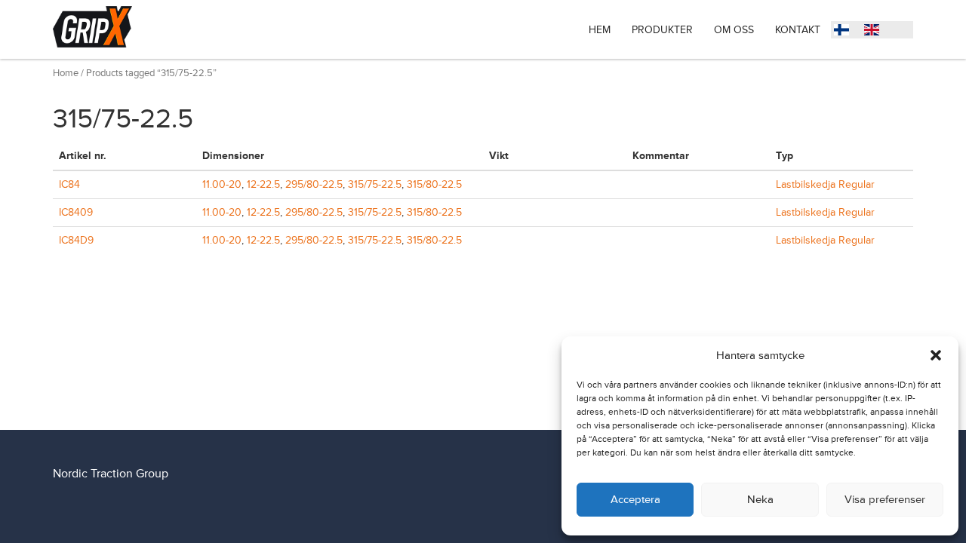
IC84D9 (76, 240)
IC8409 (76, 212)
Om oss (734, 29)
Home (65, 73)
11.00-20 (222, 184)
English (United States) (875, 31)
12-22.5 (263, 184)
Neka (760, 499)
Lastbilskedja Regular (825, 184)
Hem (600, 29)
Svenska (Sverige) (845, 31)
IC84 (69, 184)
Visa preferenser (884, 499)
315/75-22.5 (374, 184)
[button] (935, 355)
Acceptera (635, 499)
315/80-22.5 (434, 184)
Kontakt (797, 29)
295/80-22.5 (314, 184)
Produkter (662, 29)
